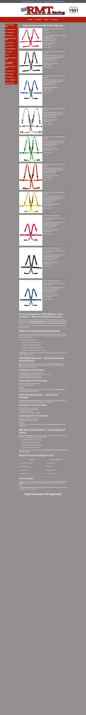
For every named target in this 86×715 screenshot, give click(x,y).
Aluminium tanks (10, 29)
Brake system (9, 35)
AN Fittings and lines (9, 25)
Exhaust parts (9, 45)
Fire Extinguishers (10, 49)
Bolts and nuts (9, 32)
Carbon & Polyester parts (10, 39)
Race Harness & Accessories (9, 63)
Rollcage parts (9, 71)
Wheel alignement (10, 80)
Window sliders (9, 83)
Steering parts (9, 77)
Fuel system (8, 52)
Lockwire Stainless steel (10, 58)
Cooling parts (9, 42)
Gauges (7, 55)
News (47, 19)
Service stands (9, 74)
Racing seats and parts (10, 67)
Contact (38, 19)
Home (30, 19)
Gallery (54, 19)
